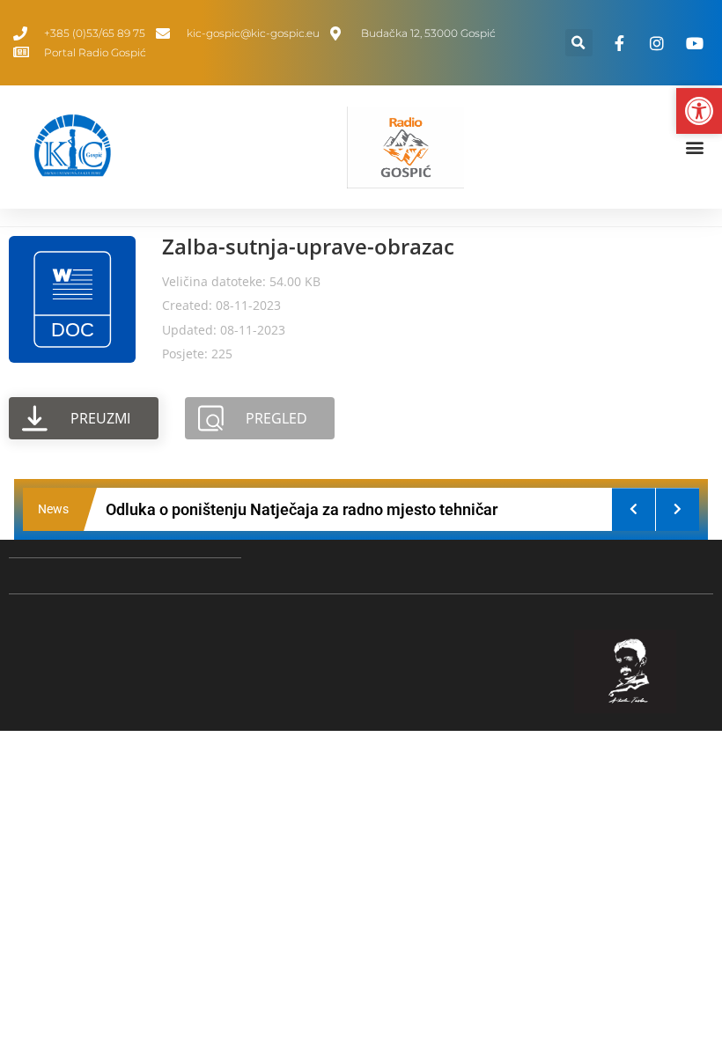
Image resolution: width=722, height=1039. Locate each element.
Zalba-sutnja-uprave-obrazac (308, 246)
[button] (579, 42)
